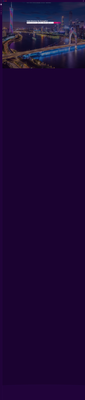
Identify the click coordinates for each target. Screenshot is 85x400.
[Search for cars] (1, 5)
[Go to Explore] (1, 8)
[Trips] (1, 10)
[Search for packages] (1, 7)
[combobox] (32, 22)
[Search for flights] (1, 3)
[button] (1, 1)
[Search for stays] (1, 4)
